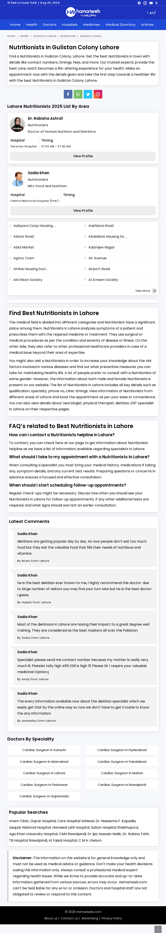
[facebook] (139, 3)
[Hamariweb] (83, 12)
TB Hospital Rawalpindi (28, 840)
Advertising (89, 918)
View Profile (83, 156)
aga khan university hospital (33, 833)
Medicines (91, 24)
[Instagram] (145, 3)
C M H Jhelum (90, 840)
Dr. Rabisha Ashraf (45, 118)
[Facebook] (68, 94)
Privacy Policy (112, 918)
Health (31, 24)
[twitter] (156, 3)
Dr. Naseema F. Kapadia (116, 820)
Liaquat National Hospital (30, 827)
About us (50, 918)
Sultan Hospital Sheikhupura (114, 827)
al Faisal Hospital (63, 840)
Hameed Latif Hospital (70, 827)
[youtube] (151, 3)
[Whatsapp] (78, 94)
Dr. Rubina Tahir (136, 833)
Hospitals (70, 24)
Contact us (69, 918)
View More (143, 291)
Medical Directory (120, 24)
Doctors (49, 24)
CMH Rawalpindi (72, 833)
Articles (147, 24)
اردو (152, 12)
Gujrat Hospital (43, 820)
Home (15, 24)
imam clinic (19, 820)
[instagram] (98, 94)
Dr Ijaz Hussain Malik (104, 833)
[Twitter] (88, 94)
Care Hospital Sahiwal (75, 820)
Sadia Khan (38, 172)
